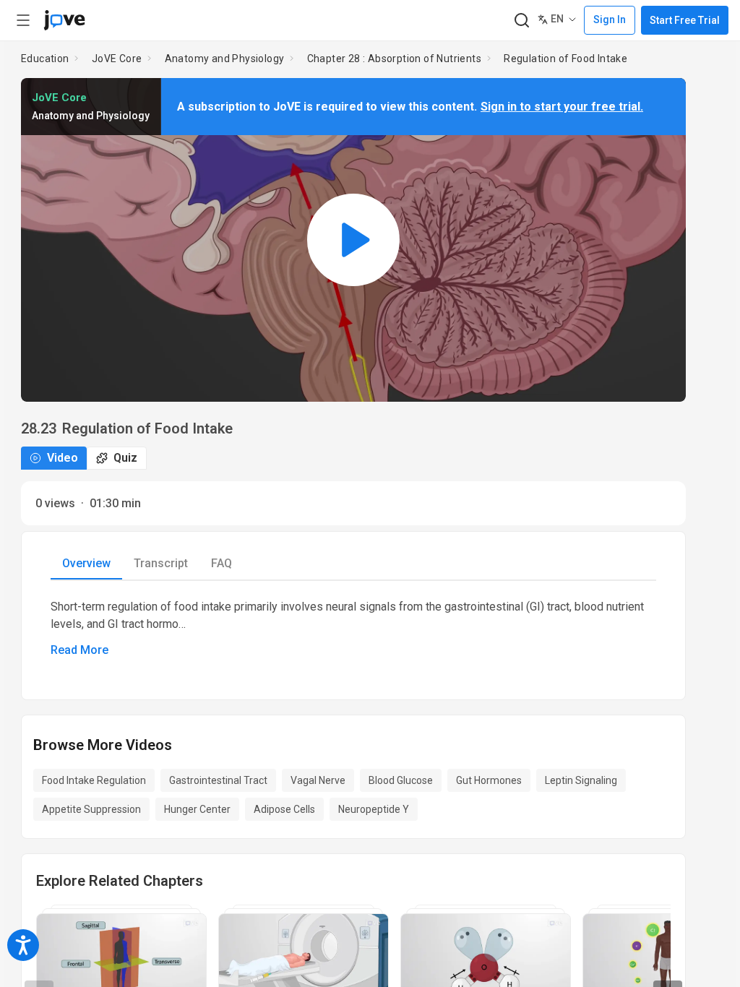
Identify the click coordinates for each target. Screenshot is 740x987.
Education (45, 58)
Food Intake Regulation (94, 780)
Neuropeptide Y (373, 809)
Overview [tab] (86, 563)
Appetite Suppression (91, 809)
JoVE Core (117, 58)
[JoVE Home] (64, 20)
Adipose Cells (284, 809)
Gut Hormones (489, 780)
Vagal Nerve (318, 780)
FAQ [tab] (221, 563)
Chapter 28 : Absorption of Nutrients (394, 58)
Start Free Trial (685, 20)
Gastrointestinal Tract (218, 780)
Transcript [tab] (161, 563)
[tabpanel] (353, 629)
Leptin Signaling (581, 780)
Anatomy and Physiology (225, 58)
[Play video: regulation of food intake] (353, 240)
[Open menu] (23, 20)
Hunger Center (197, 809)
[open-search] (521, 20)
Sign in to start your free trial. (562, 106)
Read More (79, 650)
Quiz (125, 458)
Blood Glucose (401, 780)
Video (62, 458)
